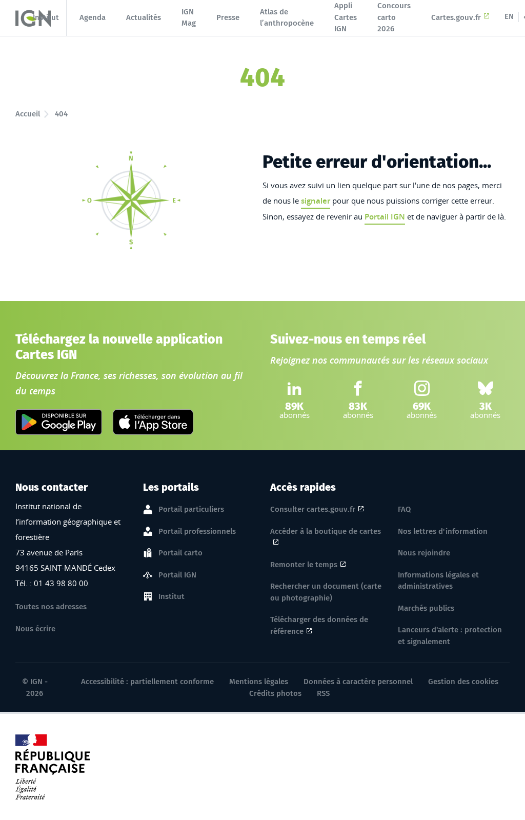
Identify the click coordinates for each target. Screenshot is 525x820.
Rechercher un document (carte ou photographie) (325, 592)
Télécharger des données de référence (319, 625)
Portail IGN (385, 216)
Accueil (27, 113)
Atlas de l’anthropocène (287, 17)
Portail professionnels (197, 531)
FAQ (404, 509)
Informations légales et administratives (438, 580)
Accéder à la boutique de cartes (325, 531)
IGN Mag (188, 17)
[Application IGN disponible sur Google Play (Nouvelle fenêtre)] (58, 422)
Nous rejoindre (424, 552)
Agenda (92, 17)
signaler (315, 200)
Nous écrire (35, 628)
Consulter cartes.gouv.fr (312, 509)
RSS (323, 693)
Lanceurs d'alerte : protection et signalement (450, 635)
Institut (46, 17)
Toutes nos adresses (51, 606)
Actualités (143, 17)
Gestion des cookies (463, 681)
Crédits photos (275, 693)
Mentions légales (258, 681)
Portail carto (180, 552)
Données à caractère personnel (358, 681)
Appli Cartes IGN (345, 17)
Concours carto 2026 (394, 17)
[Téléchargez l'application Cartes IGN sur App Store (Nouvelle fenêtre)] (153, 422)
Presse (227, 17)
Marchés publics (426, 608)
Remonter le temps (303, 564)
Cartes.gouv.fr (456, 17)
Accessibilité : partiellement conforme (147, 681)
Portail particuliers (191, 509)
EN (509, 16)
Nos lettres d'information (443, 531)
